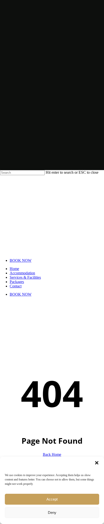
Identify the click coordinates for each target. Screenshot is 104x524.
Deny (52, 512)
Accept (52, 499)
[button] (96, 462)
